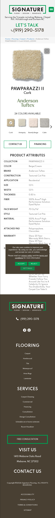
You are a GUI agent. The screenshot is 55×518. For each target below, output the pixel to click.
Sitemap (27, 510)
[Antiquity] (22, 124)
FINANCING (40, 144)
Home (7, 39)
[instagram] (29, 330)
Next (51, 123)
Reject (34, 264)
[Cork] (10, 122)
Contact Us (15, 144)
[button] (27, 439)
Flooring (15, 39)
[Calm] (44, 124)
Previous (4, 123)
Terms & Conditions (28, 505)
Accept (21, 264)
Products (30, 39)
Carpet (22, 39)
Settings (27, 268)
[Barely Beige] (33, 124)
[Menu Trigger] (51, 9)
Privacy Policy (27, 500)
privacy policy (26, 256)
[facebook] (24, 330)
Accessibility (27, 494)
